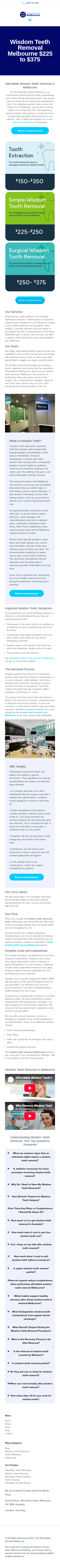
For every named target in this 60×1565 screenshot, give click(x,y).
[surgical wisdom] (30, 266)
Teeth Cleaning (12, 1480)
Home (8, 1421)
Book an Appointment (30, 300)
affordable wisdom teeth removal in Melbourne (31, 658)
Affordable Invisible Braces (18, 1483)
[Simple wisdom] (30, 216)
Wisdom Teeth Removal (16, 1473)
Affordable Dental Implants (18, 1476)
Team (7, 1427)
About (8, 1424)
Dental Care (10, 1458)
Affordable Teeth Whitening (18, 1470)
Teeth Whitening (12, 1454)
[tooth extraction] (30, 165)
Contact (8, 1433)
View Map (20, 1510)
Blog (7, 1430)
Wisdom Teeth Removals (17, 1451)
